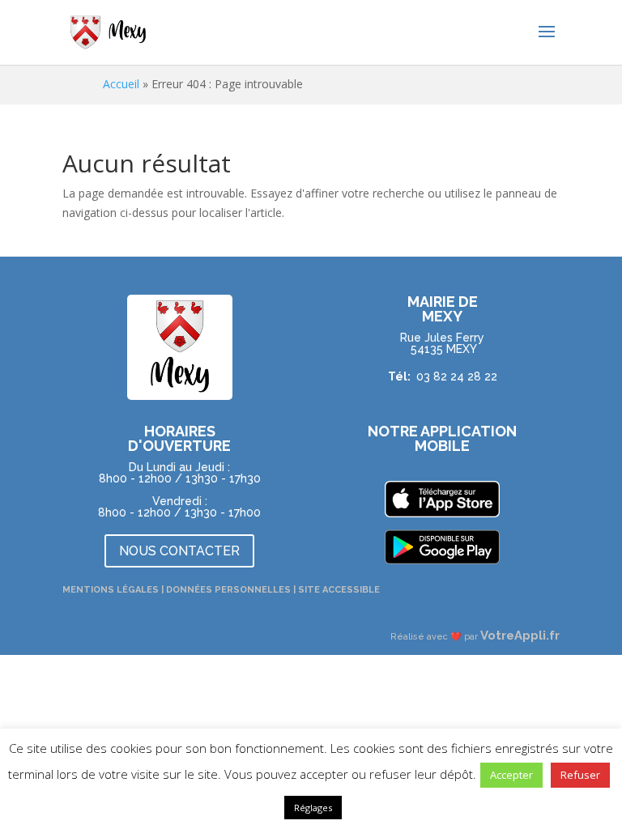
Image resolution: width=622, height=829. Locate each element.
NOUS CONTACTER (179, 551)
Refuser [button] (580, 774)
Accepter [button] (511, 774)
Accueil (121, 83)
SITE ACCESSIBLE (339, 590)
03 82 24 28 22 (456, 376)
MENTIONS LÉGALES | (114, 590)
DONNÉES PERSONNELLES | (232, 590)
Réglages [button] (313, 807)
